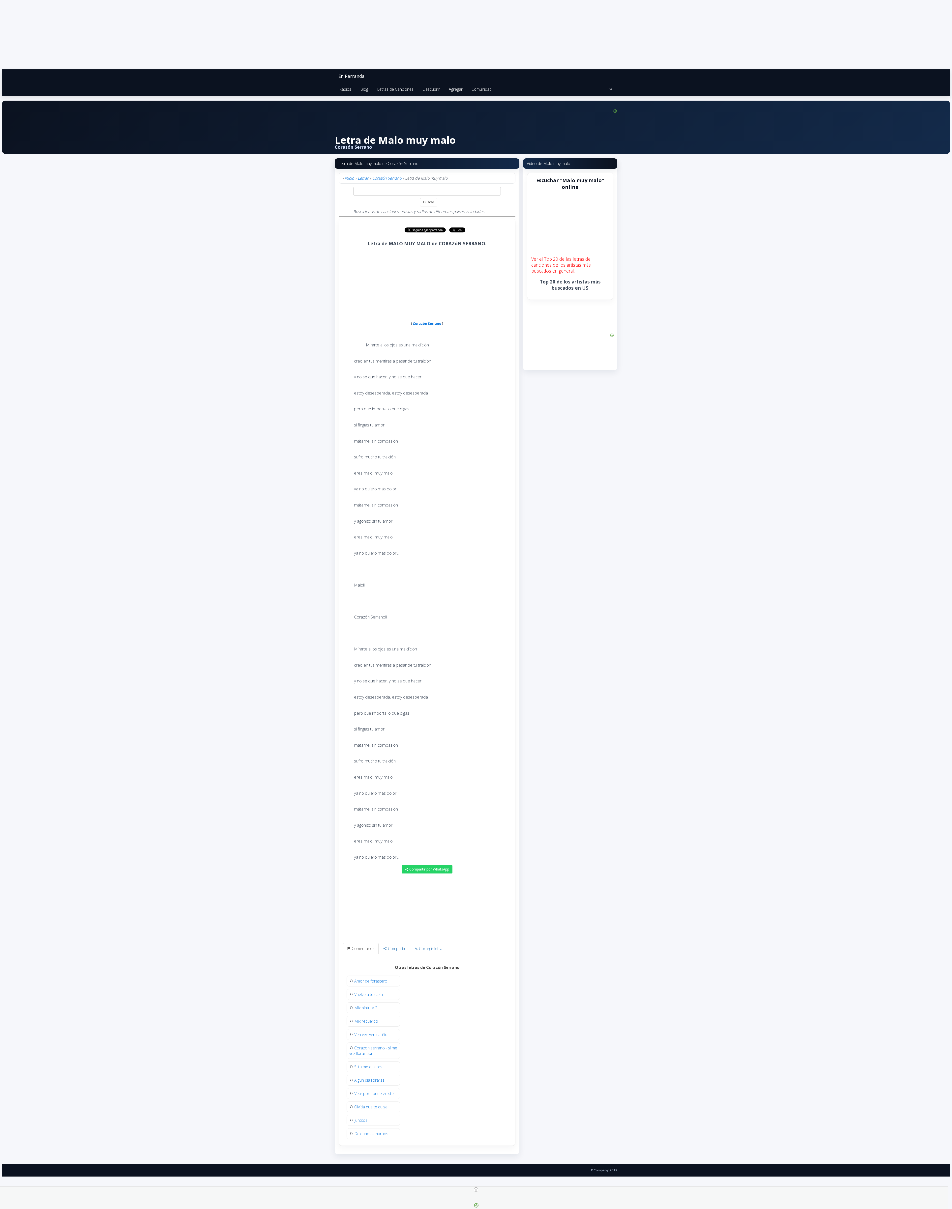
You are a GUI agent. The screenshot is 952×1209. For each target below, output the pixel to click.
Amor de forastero (370, 981)
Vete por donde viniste (374, 1093)
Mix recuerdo (366, 1021)
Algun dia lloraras (369, 1080)
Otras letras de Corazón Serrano (427, 967)
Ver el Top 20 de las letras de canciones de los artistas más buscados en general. (561, 265)
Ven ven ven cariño (370, 1034)
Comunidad (482, 89)
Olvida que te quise (370, 1107)
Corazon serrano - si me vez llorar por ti (373, 1050)
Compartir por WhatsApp (428, 869)
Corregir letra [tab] (430, 948)
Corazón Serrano (386, 178)
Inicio (349, 178)
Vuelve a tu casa (368, 994)
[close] (476, 1189)
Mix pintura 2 (365, 1008)
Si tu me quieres (368, 1066)
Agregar (456, 89)
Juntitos (360, 1120)
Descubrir (431, 89)
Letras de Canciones (395, 89)
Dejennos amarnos (371, 1133)
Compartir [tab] (396, 948)
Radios (345, 89)
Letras (363, 178)
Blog (364, 89)
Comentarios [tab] (363, 948)
